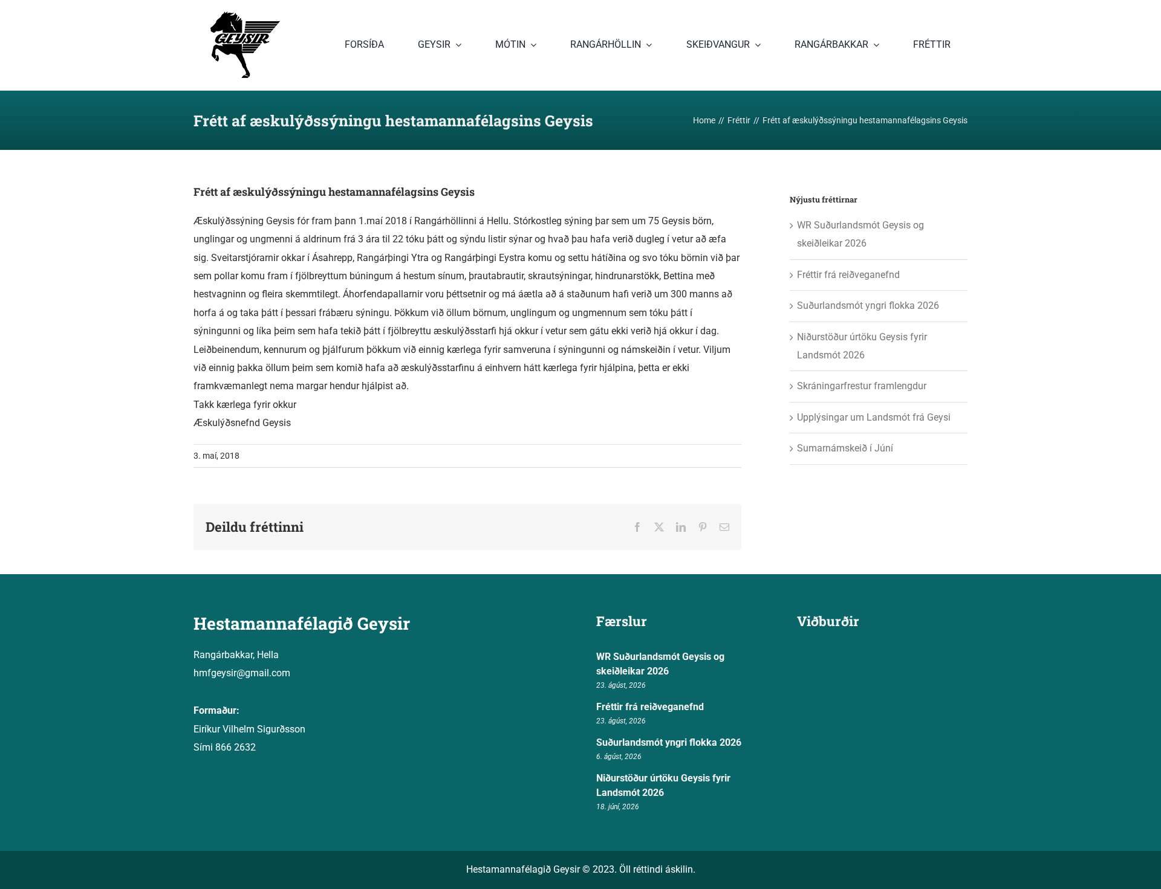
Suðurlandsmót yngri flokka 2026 (868, 305)
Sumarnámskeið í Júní (845, 448)
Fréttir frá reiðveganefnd (848, 274)
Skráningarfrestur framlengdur (861, 386)
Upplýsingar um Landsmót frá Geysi (874, 417)
